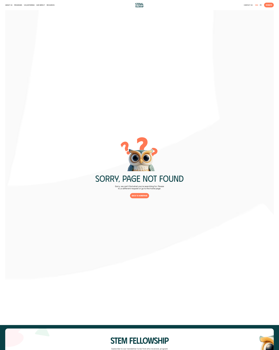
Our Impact (40, 5)
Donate (269, 5)
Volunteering (29, 5)
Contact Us (248, 5)
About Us (8, 5)
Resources (51, 5)
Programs (18, 5)
